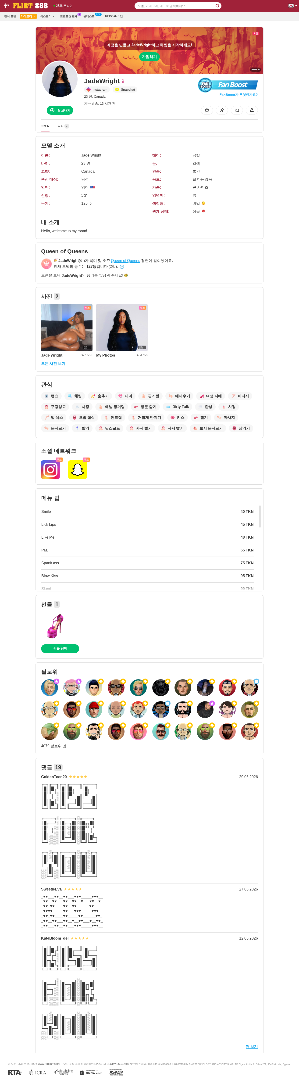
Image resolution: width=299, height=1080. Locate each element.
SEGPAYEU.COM (117, 1063)
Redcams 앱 (114, 16)
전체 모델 (10, 16)
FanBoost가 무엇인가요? (239, 95)
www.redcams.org (49, 1063)
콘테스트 (89, 16)
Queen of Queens (125, 261)
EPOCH (98, 1063)
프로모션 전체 (69, 16)
